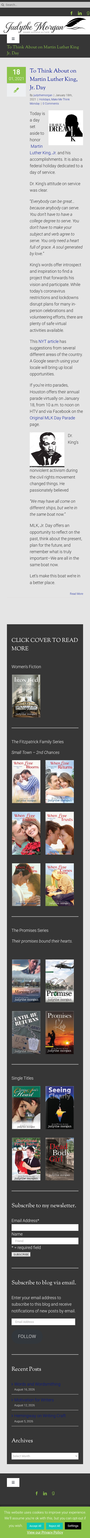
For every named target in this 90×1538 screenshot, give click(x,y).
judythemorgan (42, 95)
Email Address (25, 1220)
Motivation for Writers (34, 1400)
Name (17, 1234)
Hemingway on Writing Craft (40, 1415)
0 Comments (51, 103)
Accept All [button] (35, 1526)
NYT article (49, 341)
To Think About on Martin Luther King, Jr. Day (54, 79)
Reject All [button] (54, 1526)
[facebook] (71, 13)
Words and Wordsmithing (37, 1384)
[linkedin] (80, 13)
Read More (76, 593)
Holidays (44, 99)
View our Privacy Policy (45, 1532)
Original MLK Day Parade (52, 418)
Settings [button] (73, 1526)
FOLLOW (27, 1336)
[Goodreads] (88, 13)
